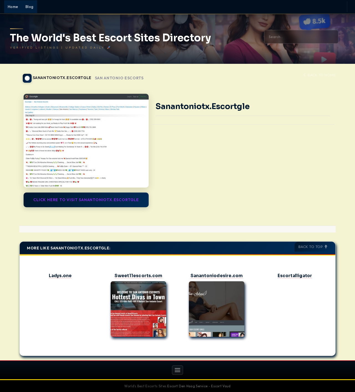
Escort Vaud (220, 386)
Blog (30, 6)
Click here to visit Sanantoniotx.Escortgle (86, 199)
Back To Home (321, 75)
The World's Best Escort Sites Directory (110, 38)
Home (13, 6)
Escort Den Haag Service (187, 386)
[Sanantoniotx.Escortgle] (86, 141)
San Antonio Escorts (119, 78)
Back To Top (311, 246)
